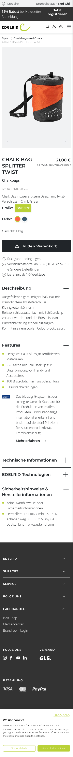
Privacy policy (62, 715)
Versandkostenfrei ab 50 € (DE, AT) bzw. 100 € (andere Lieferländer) (38, 267)
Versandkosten (62, 164)
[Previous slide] (8, 142)
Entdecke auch (53, 3)
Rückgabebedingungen (24, 259)
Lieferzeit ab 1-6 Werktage (26, 274)
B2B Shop (10, 618)
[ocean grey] (24, 219)
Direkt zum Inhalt (36, 2)
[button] (10, 4)
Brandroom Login (15, 630)
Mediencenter (13, 624)
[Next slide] (65, 142)
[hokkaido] (17, 219)
